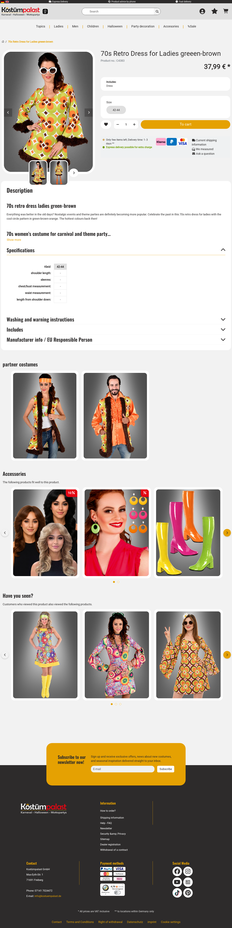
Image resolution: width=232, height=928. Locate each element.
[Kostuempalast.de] (20, 11)
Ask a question (204, 153)
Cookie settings (170, 922)
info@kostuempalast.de (48, 896)
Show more (14, 239)
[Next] (73, 173)
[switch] (117, 892)
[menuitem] (2, 1)
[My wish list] (214, 11)
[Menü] (123, 885)
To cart (185, 124)
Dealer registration (110, 844)
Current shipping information (204, 142)
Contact (57, 922)
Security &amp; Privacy (113, 833)
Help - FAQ (106, 823)
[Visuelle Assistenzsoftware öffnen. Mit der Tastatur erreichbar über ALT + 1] (43, 11)
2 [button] (118, 582)
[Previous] (23, 173)
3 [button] (120, 704)
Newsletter (106, 828)
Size (109, 102)
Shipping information (112, 817)
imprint (152, 922)
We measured (204, 149)
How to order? (108, 810)
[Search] (157, 11)
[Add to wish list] (106, 124)
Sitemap (105, 839)
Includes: (111, 81)
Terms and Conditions (80, 922)
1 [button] (114, 582)
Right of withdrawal (110, 922)
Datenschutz (135, 922)
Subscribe (166, 769)
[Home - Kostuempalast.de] (43, 808)
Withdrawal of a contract (114, 849)
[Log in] (202, 11)
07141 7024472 (43, 890)
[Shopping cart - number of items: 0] (226, 11)
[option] (48, 112)
